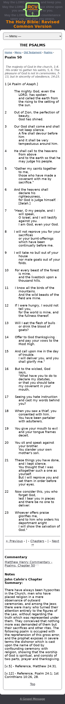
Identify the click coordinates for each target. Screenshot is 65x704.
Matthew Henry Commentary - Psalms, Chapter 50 (28, 563)
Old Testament (32, 52)
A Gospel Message (32, 699)
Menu (18, 52)
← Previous (14, 541)
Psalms (48, 52)
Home (8, 52)
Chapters (37, 541)
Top (32, 684)
